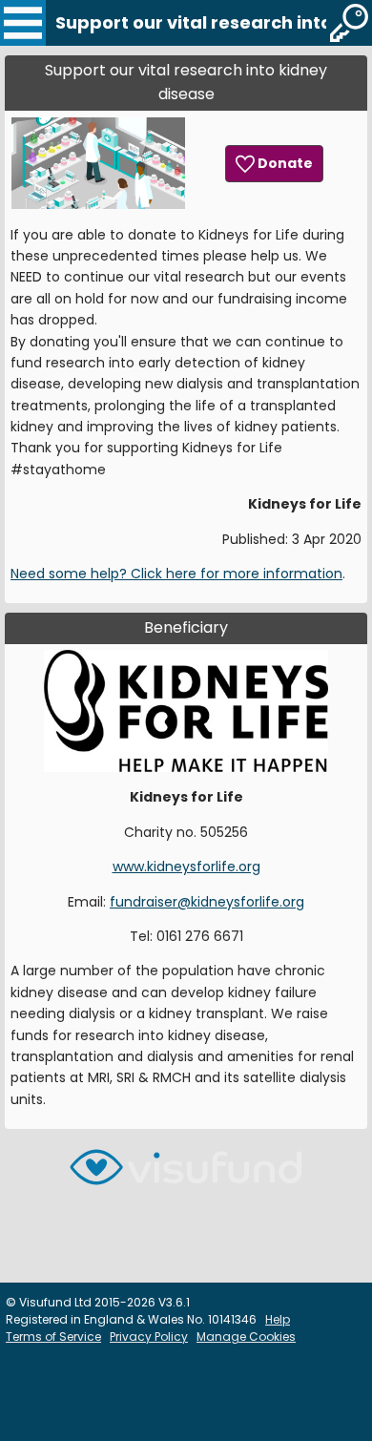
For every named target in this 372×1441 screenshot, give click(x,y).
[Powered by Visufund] (186, 1175)
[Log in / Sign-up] (349, 23)
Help (277, 1319)
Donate (284, 163)
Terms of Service (53, 1336)
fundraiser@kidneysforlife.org (207, 901)
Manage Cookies (246, 1336)
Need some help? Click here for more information (176, 573)
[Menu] (23, 23)
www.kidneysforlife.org (186, 866)
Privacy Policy (149, 1336)
